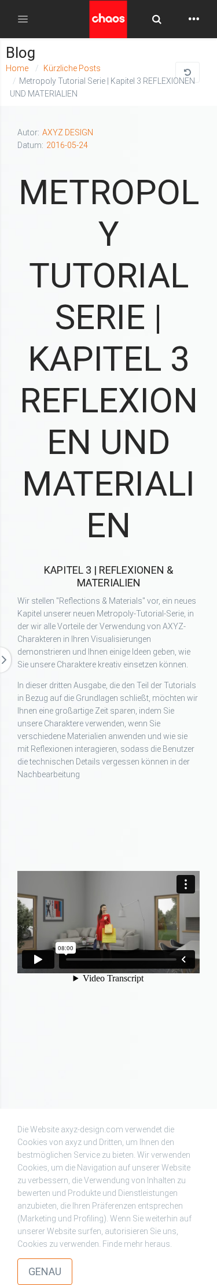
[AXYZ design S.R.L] (108, 25)
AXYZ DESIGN (67, 132)
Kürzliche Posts (71, 68)
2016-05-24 (67, 145)
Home (17, 68)
